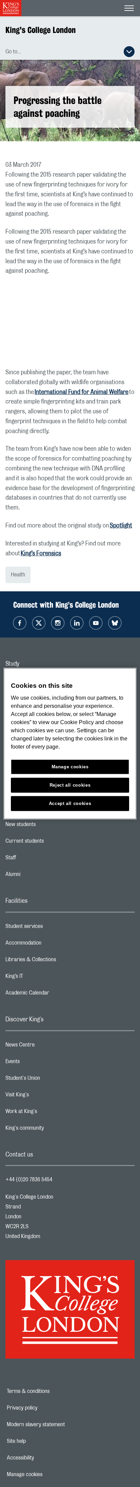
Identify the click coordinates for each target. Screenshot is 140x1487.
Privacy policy (45, 1408)
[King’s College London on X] (39, 623)
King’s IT (41, 977)
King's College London (40, 30)
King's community (51, 1129)
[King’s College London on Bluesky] (115, 623)
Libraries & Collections (57, 961)
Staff (37, 859)
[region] (69, 744)
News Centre (47, 1046)
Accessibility (44, 1458)
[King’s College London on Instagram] (58, 623)
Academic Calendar (54, 994)
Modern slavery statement (59, 1424)
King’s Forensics (41, 554)
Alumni (39, 876)
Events (39, 1063)
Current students (51, 842)
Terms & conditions (52, 1391)
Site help (40, 1441)
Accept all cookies (70, 803)
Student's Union (49, 1079)
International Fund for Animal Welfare (81, 392)
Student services (51, 928)
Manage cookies (48, 1474)
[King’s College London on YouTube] (96, 623)
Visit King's (44, 1096)
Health (18, 574)
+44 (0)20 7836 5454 (28, 1179)
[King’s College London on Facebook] (20, 623)
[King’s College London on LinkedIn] (77, 623)
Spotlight (121, 526)
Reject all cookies (70, 784)
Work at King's (48, 1113)
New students (47, 826)
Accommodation (50, 944)
